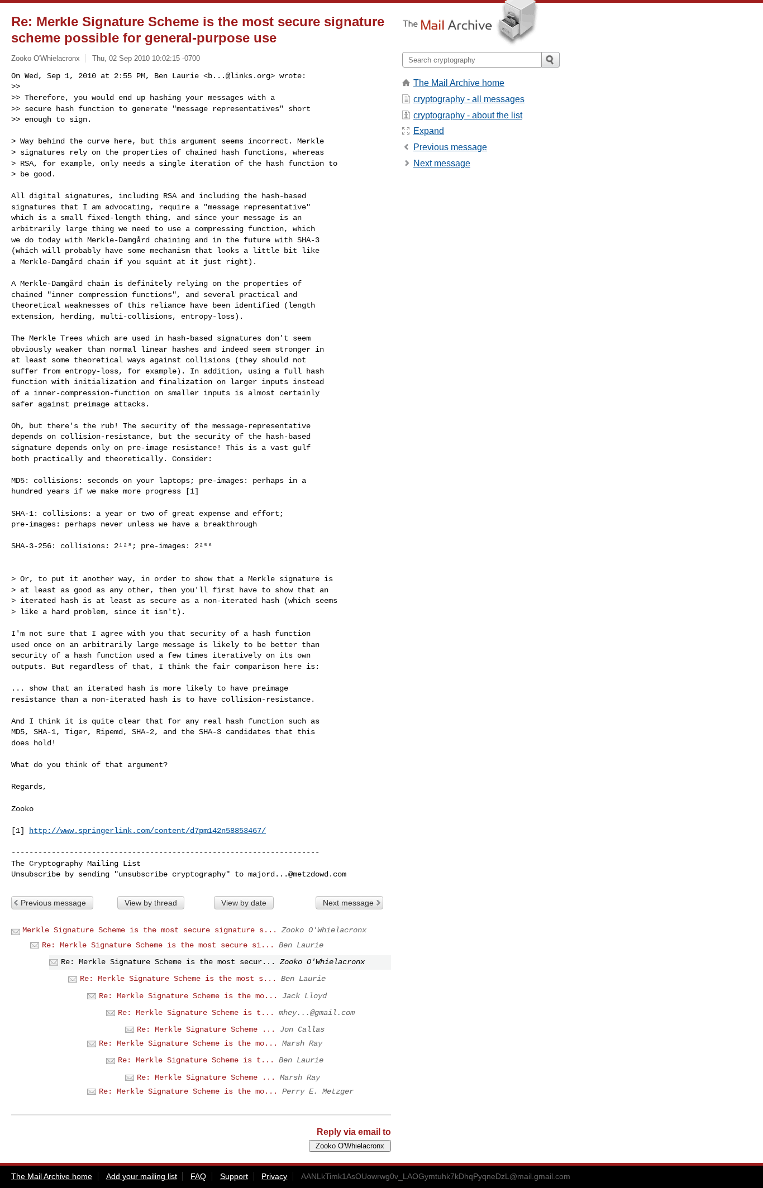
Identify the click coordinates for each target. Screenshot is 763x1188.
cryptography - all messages (468, 99)
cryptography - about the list (467, 115)
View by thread (151, 902)
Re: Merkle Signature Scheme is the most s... (178, 978)
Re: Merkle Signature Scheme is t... (196, 1012)
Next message (348, 902)
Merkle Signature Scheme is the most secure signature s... (149, 930)
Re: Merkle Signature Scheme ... (206, 1029)
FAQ (198, 1176)
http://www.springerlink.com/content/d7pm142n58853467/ (147, 830)
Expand (428, 131)
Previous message (53, 902)
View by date (243, 902)
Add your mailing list (141, 1176)
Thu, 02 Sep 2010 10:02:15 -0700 (146, 58)
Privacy (274, 1176)
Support (234, 1176)
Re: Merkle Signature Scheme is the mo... (188, 995)
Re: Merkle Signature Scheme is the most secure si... (158, 945)
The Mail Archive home (458, 83)
